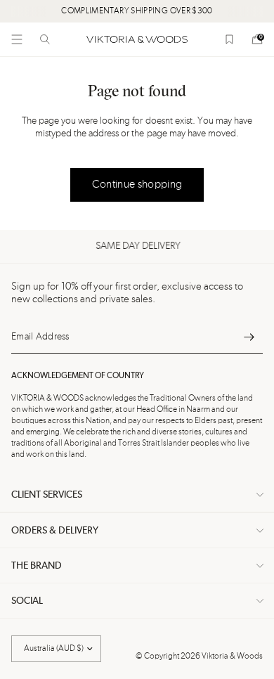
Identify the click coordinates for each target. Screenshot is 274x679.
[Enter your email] (249, 337)
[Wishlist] (229, 39)
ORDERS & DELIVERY (54, 531)
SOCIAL (27, 601)
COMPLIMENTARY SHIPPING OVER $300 (137, 11)
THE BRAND (36, 566)
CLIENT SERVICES (46, 495)
